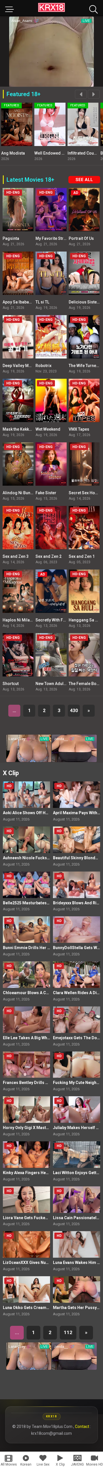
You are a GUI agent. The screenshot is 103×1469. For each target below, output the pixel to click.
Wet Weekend (47, 429)
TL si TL (42, 302)
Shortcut (11, 683)
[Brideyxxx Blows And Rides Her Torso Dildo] (76, 885)
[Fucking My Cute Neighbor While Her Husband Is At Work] (76, 1064)
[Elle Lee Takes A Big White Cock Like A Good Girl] (26, 1019)
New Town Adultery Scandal (61, 683)
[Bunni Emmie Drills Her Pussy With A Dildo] (26, 929)
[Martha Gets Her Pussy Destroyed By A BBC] (76, 1289)
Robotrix (43, 365)
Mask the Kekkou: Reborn (26, 429)
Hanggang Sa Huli (85, 620)
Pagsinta (11, 238)
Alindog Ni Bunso (19, 493)
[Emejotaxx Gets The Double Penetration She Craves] (76, 1019)
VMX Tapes (79, 429)
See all (84, 179)
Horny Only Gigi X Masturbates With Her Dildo (46, 1127)
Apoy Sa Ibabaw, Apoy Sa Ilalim (31, 302)
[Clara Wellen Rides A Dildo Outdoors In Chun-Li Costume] (76, 974)
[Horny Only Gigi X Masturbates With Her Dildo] (26, 1109)
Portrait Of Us (81, 238)
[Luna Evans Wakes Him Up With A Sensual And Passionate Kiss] (76, 1244)
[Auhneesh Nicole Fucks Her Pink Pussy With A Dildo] (26, 839)
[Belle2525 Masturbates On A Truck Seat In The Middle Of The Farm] (26, 885)
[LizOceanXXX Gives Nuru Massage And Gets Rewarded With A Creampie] (26, 1244)
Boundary (76, 153)
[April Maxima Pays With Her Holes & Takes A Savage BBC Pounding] (76, 794)
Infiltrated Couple (50, 153)
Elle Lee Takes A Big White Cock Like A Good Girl (48, 1038)
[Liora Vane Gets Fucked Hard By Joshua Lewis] (26, 1199)
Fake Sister (45, 493)
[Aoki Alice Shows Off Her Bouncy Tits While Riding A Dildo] (26, 794)
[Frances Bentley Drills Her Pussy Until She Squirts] (26, 1064)
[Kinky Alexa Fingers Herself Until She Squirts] (26, 1154)
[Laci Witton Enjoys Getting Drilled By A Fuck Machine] (76, 1154)
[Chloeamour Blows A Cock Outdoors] (26, 974)
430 (74, 710)
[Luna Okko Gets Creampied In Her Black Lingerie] (26, 1289)
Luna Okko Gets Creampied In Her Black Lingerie (49, 1307)
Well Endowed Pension (22, 153)
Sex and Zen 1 (82, 556)
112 (68, 1332)
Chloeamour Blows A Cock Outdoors (37, 992)
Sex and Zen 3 (16, 556)
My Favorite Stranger (55, 238)
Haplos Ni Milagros (21, 620)
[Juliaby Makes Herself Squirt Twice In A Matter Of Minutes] (76, 1109)
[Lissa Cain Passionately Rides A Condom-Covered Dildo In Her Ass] (76, 1199)
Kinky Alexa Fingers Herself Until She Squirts (45, 1172)
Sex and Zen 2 (48, 556)
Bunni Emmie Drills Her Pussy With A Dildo (43, 947)
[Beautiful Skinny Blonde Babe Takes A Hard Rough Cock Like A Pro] (76, 839)
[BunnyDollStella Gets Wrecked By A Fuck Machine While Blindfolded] (76, 929)
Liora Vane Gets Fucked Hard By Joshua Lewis (46, 1217)
